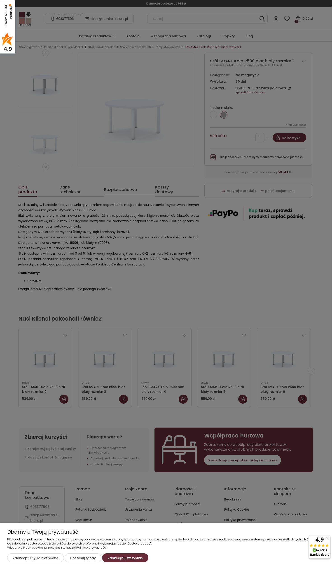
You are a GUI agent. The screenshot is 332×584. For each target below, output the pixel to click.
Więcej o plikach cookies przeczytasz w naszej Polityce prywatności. (57, 547)
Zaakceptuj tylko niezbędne (35, 558)
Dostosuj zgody (83, 558)
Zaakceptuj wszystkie (125, 558)
